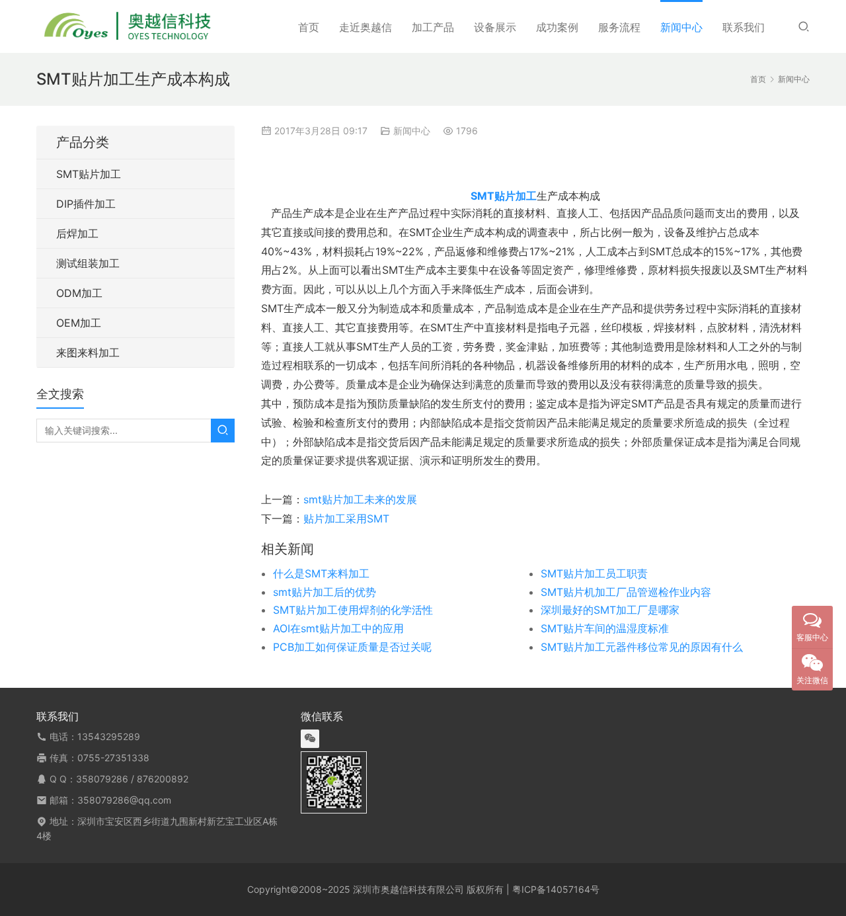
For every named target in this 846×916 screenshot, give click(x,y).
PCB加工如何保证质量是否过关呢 (352, 646)
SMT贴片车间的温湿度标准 (605, 628)
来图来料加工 (88, 352)
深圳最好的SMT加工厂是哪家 (610, 609)
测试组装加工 (88, 263)
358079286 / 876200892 (132, 778)
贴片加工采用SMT (346, 518)
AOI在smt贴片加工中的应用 (338, 628)
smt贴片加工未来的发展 (360, 499)
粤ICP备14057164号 (555, 889)
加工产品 (433, 27)
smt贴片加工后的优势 (324, 592)
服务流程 (619, 27)
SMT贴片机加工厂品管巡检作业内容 (626, 592)
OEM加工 (78, 322)
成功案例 (557, 27)
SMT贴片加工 (88, 174)
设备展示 (495, 27)
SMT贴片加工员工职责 (594, 573)
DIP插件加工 (86, 203)
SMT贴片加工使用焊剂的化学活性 (353, 609)
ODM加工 (79, 293)
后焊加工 (77, 233)
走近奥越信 (365, 27)
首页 (308, 27)
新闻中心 (681, 27)
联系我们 (743, 27)
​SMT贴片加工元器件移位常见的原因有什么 (642, 646)
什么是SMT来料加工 (321, 573)
